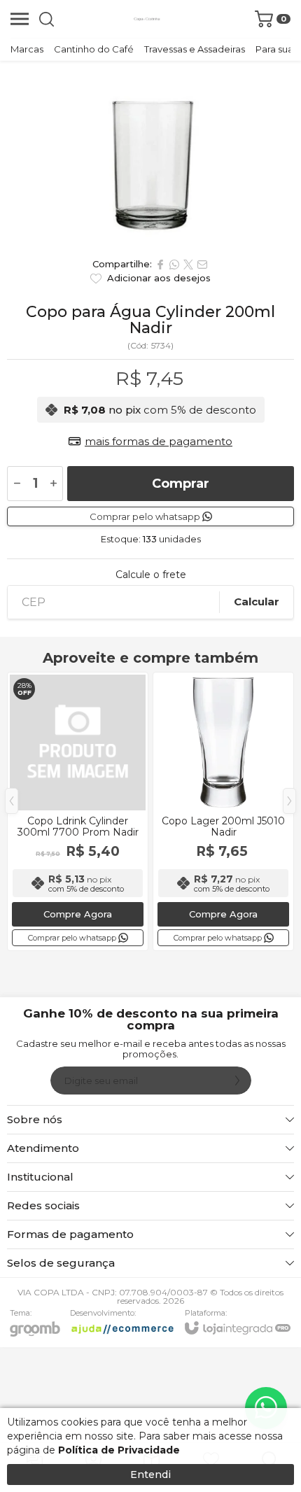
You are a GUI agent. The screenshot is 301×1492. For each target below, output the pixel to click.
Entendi (150, 1474)
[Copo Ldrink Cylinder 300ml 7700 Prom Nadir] (78, 811)
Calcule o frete (150, 574)
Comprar (180, 483)
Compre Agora (77, 914)
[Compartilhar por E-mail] (202, 264)
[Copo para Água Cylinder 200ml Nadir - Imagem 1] (150, 156)
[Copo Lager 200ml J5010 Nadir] (223, 811)
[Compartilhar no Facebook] (160, 264)
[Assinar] (237, 1081)
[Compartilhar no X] (188, 264)
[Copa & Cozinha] (147, 19)
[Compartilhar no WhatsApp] (174, 264)
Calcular (256, 601)
